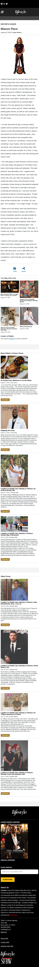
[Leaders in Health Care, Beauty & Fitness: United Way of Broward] (14, 524)
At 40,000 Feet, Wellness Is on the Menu (16, 380)
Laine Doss (14, 382)
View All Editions (8, 860)
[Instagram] (4, 4)
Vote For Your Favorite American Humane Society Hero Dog (9, 329)
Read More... (14, 915)
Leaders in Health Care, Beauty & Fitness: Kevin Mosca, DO (19, 666)
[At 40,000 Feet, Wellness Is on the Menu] (14, 368)
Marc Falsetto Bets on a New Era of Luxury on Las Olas (9, 294)
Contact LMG (5, 942)
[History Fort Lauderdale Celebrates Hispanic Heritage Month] (29, 289)
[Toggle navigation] (2, 12)
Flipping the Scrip (8, 430)
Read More (5, 399)
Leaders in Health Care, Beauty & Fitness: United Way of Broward (17, 534)
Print (15, 271)
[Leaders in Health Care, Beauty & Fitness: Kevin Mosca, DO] (14, 647)
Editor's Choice (8, 24)
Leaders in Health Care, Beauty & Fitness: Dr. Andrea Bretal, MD (18, 489)
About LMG (4, 938)
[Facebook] (2, 4)
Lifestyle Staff (14, 492)
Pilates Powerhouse (26, 326)
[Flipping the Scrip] (14, 417)
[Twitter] (7, 4)
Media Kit (4, 932)
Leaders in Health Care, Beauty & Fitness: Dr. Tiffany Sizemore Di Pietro (18, 713)
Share (23, 271)
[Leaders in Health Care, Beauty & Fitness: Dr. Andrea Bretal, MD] (14, 471)
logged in (12, 338)
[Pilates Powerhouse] (29, 316)
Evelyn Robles (17, 32)
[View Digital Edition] (14, 841)
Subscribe (8, 879)
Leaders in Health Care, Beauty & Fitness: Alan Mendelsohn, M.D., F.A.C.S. (19, 603)
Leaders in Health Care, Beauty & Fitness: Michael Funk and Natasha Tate (17, 773)
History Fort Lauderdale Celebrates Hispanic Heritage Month (29, 301)
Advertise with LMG (7, 946)
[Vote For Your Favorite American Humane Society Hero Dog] (10, 317)
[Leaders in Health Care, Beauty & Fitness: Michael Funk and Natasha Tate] (14, 756)
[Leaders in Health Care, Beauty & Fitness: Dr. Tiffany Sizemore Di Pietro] (14, 702)
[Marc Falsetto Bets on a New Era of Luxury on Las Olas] (10, 287)
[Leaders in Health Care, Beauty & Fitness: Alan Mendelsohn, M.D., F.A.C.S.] (14, 590)
